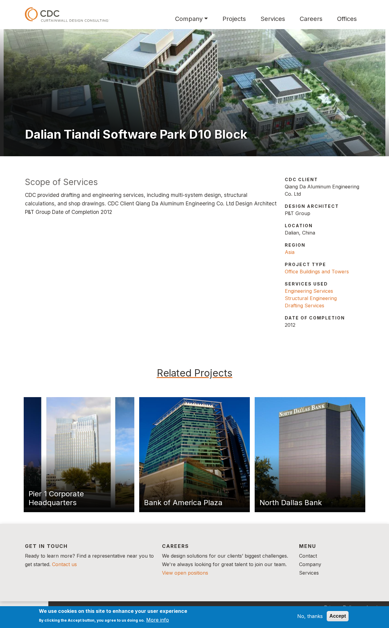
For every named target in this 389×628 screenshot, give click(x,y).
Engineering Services (309, 291)
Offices (347, 18)
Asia (289, 252)
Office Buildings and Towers (317, 271)
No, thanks (310, 616)
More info (157, 619)
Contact (308, 556)
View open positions (185, 573)
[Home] (67, 14)
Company (189, 18)
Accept (337, 616)
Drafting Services (304, 305)
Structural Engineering (311, 298)
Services (272, 18)
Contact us (64, 564)
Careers (311, 18)
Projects (234, 18)
